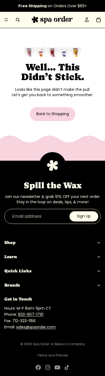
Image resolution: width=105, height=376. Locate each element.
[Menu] (6, 20)
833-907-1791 (30, 314)
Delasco (60, 344)
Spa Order (41, 344)
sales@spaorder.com (36, 327)
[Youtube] (57, 367)
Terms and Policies (52, 355)
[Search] (18, 20)
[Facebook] (38, 367)
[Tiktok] (67, 367)
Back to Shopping (52, 113)
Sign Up (84, 216)
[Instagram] (47, 367)
